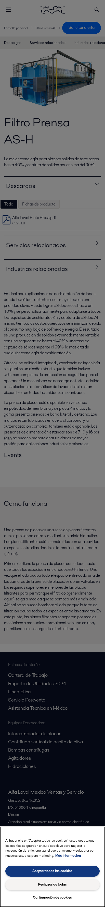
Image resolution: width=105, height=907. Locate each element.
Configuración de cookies (52, 897)
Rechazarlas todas (52, 884)
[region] (52, 866)
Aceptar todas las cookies (52, 870)
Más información (68, 855)
